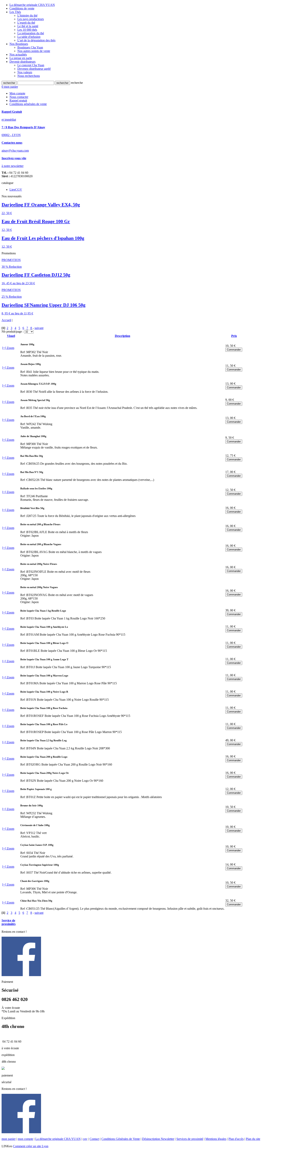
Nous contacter (18, 97)
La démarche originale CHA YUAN (58, 1139)
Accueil (6, 320)
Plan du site (253, 1139)
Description (122, 336)
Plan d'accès (236, 1139)
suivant (39, 328)
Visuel (11, 336)
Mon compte (17, 93)
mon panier (9, 1139)
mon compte (25, 1139)
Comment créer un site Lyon (30, 1146)
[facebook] (21, 975)
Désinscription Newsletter (158, 1139)
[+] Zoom (8, 348)
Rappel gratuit (18, 100)
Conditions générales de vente (28, 104)
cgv (85, 1139)
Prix (234, 336)
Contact (94, 1139)
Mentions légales (215, 1139)
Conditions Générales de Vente (120, 1139)
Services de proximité (189, 1139)
